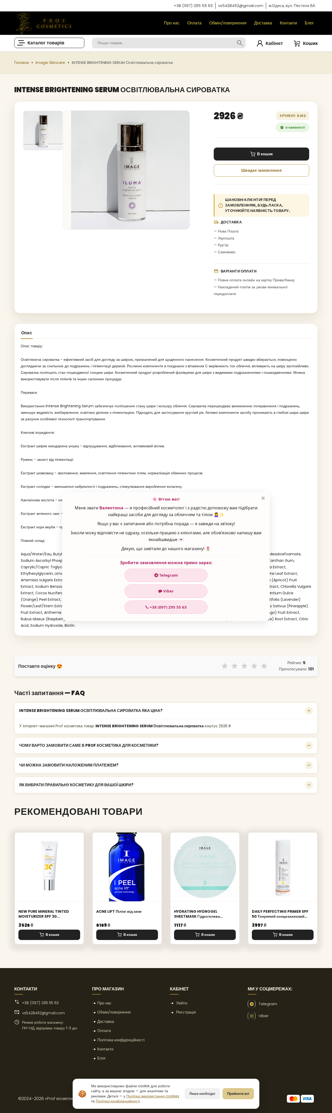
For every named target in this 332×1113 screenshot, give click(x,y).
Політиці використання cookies (152, 1096)
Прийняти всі (238, 1093)
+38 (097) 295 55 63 (168, 607)
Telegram (168, 575)
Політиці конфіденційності (118, 1101)
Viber (168, 591)
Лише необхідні (202, 1093)
